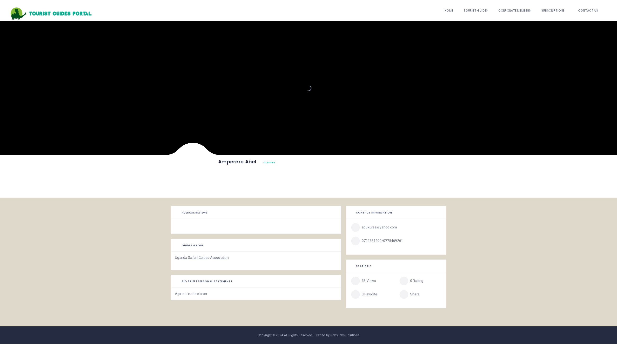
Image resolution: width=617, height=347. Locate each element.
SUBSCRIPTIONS (553, 10)
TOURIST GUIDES (475, 10)
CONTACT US (588, 10)
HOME (449, 10)
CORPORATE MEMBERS (514, 10)
